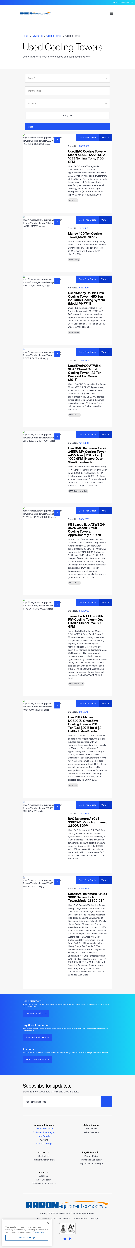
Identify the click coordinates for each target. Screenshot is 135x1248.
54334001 (84, 287)
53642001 (84, 519)
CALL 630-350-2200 (122, 2)
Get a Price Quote (87, 137)
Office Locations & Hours (44, 1183)
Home (25, 35)
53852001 (84, 146)
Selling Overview (91, 1132)
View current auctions (35, 1059)
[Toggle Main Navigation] (111, 13)
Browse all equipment (35, 1037)
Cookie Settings (81, 1218)
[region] (27, 1232)
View (103, 137)
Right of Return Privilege (91, 1163)
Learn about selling (34, 1013)
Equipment (37, 35)
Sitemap (94, 1218)
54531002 (84, 813)
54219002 (84, 611)
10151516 (83, 228)
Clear (30, 126)
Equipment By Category (44, 1132)
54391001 (84, 360)
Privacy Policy (91, 1156)
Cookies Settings (27, 1238)
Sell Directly (91, 1128)
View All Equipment (44, 1128)
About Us (43, 1176)
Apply (66, 115)
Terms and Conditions (91, 1159)
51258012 (83, 712)
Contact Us (43, 1156)
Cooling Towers (53, 35)
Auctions (44, 1140)
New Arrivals (44, 1136)
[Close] (48, 1223)
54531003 (84, 888)
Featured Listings (44, 1143)
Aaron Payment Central (44, 1159)
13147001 (84, 443)
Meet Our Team (43, 1179)
